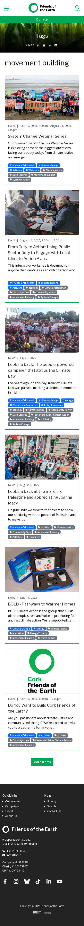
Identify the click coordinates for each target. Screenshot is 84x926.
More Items (42, 762)
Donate (42, 19)
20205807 (21, 866)
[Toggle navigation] (6, 8)
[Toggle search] (77, 8)
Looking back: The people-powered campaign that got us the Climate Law (41, 370)
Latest (9, 811)
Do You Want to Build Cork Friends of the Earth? (42, 708)
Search (51, 806)
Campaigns (12, 806)
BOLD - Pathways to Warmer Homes (41, 604)
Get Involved (13, 801)
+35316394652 (16, 851)
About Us (11, 816)
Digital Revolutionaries (42, 912)
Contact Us (54, 811)
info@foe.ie (14, 855)
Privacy (51, 801)
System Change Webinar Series (37, 136)
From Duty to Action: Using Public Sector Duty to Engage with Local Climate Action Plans (39, 253)
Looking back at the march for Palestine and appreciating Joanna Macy (40, 497)
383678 (23, 862)
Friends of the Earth (42, 7)
